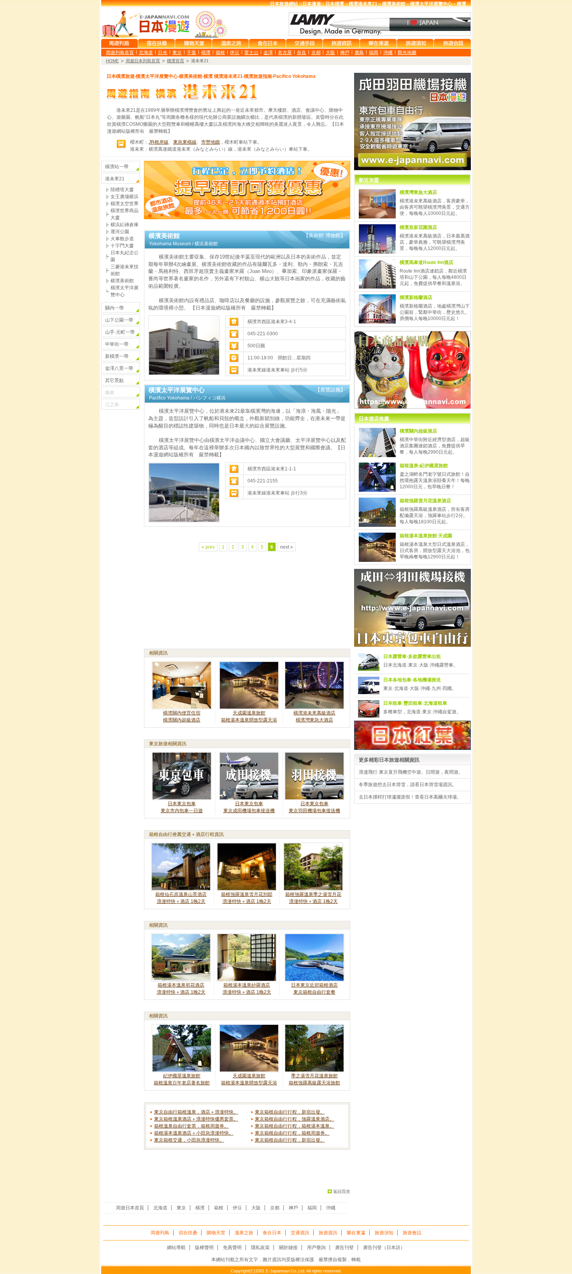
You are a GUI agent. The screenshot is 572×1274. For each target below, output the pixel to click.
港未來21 (115, 178)
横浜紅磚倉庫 (125, 224)
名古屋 (285, 52)
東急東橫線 (185, 142)
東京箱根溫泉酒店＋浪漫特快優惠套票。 (196, 1119)
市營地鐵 (210, 142)
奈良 (301, 52)
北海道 (146, 52)
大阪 (330, 52)
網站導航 (176, 1247)
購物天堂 (216, 1232)
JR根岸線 (158, 142)
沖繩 (388, 52)
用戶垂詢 (316, 1247)
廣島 (359, 52)
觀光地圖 (407, 52)
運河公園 (120, 231)
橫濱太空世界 (125, 203)
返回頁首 (341, 1191)
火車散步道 (122, 238)
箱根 (220, 52)
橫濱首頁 (175, 60)
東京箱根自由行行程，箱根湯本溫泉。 (294, 1126)
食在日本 (272, 1232)
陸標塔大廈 (122, 189)
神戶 (344, 52)
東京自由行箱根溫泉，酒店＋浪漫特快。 (196, 1112)
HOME (112, 60)
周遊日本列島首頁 (143, 60)
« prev (208, 547)
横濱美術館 (122, 280)
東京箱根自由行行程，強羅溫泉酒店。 (294, 1119)
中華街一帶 (116, 344)
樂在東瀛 (356, 1232)
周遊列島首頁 (120, 52)
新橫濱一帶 (116, 356)
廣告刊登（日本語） (384, 1247)
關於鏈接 (288, 1247)
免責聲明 (232, 1247)
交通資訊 (300, 1232)
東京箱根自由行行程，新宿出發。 (290, 1112)
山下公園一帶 (119, 320)
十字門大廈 (122, 245)
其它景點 (114, 380)
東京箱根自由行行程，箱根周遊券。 (292, 1133)
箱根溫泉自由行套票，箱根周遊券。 (191, 1126)
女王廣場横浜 (125, 196)
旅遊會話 (412, 1232)
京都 (316, 52)
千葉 (191, 52)
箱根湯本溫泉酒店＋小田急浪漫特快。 (193, 1133)
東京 (177, 52)
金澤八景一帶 (119, 368)
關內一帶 (114, 308)
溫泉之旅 (244, 1232)
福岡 (373, 52)
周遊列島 (160, 1232)
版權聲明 (204, 1247)
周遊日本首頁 (130, 1208)
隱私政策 (260, 1247)
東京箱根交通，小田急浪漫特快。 (189, 1140)
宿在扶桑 (188, 1232)
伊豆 (234, 52)
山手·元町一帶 (120, 332)
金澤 (268, 52)
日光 (162, 52)
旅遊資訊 (328, 1232)
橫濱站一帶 (116, 166)
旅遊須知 (384, 1232)
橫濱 (206, 52)
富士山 (251, 52)
